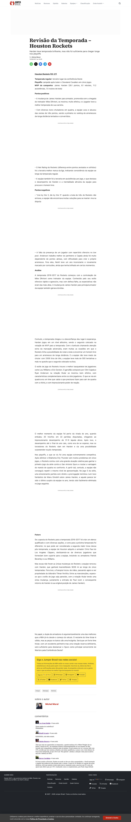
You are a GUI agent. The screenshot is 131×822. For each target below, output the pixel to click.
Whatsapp (59, 674)
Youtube (82, 674)
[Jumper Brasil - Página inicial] (15, 3)
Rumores (47, 3)
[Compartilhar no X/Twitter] (36, 64)
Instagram (71, 674)
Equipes (73, 3)
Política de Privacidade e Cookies (42, 819)
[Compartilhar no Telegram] (45, 64)
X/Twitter (43, 679)
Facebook (54, 679)
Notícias (38, 3)
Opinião (55, 3)
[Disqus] (65, 744)
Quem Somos (74, 783)
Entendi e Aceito (112, 818)
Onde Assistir (97, 3)
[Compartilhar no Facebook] (40, 64)
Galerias (64, 3)
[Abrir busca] (119, 3)
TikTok (64, 679)
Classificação (85, 3)
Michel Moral (36, 57)
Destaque (45, 690)
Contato (49, 787)
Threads (74, 679)
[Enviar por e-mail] (49, 64)
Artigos (38, 690)
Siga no (40, 675)
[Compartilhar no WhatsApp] (31, 64)
